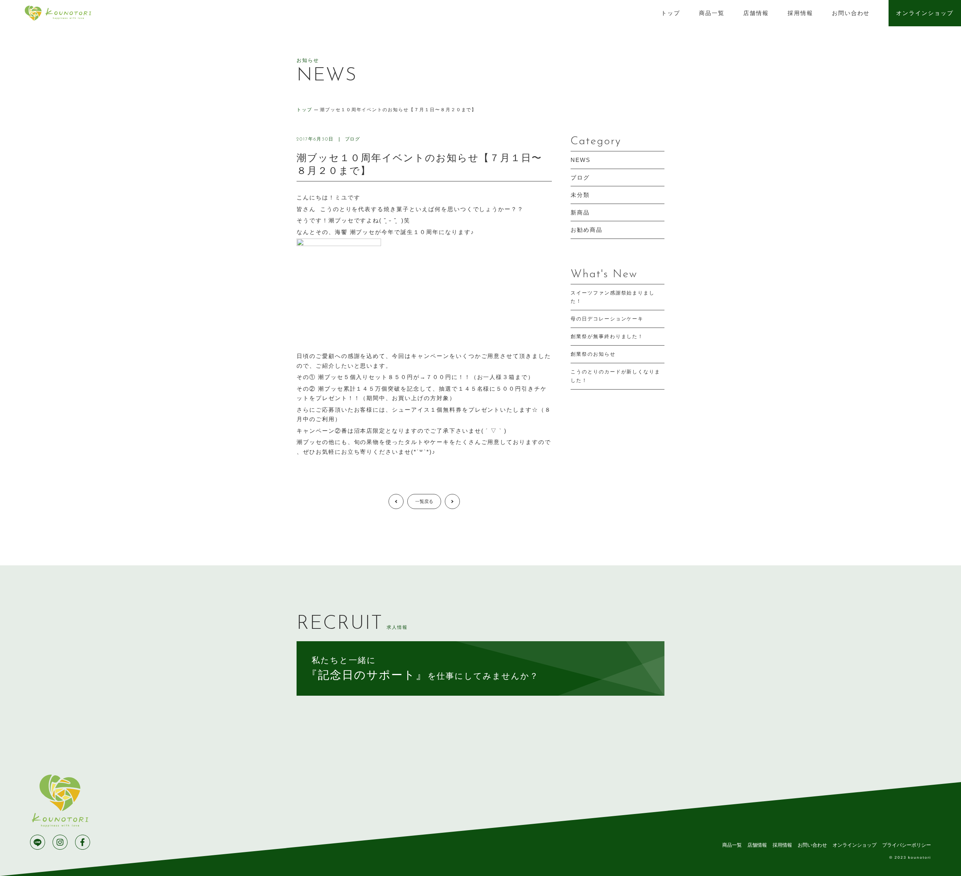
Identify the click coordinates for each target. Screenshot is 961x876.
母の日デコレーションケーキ (607, 319)
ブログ (353, 139)
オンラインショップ (924, 13)
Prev (403, 501)
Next (459, 501)
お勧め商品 (587, 230)
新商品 (580, 212)
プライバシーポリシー (906, 845)
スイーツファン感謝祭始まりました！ (613, 297)
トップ (670, 13)
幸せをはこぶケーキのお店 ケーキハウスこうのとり (58, 13)
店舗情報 (756, 13)
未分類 (580, 195)
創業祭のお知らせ (593, 354)
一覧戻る (424, 501)
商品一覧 (712, 13)
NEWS (580, 160)
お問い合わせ (851, 13)
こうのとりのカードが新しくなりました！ (615, 376)
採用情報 (800, 13)
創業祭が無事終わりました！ (607, 336)
